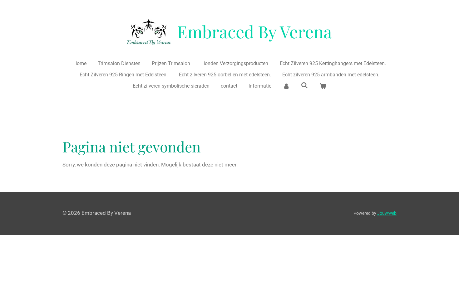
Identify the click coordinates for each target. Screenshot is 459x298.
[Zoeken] (304, 85)
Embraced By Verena (254, 31)
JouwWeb (387, 213)
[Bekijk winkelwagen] (322, 86)
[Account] (286, 86)
